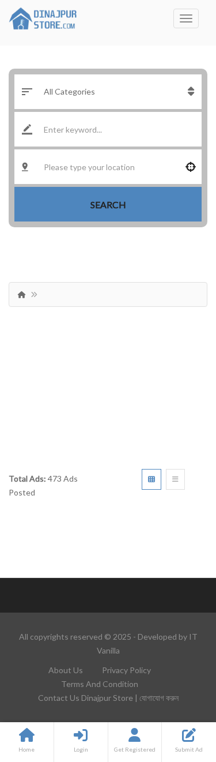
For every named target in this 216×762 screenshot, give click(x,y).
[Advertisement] (108, 383)
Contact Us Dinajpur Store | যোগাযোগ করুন (108, 698)
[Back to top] (178, 689)
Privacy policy (126, 670)
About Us (65, 670)
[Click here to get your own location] (191, 166)
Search (108, 204)
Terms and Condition (99, 684)
